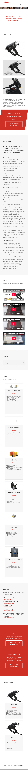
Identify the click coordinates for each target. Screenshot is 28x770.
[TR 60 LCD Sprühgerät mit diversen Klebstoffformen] (14, 75)
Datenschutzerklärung (18, 765)
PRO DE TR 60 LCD (8, 610)
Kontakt (4, 765)
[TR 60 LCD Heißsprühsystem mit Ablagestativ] (14, 93)
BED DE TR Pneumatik (8, 617)
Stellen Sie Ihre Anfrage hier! (14, 124)
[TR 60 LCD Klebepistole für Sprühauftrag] (14, 56)
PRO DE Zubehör (7, 599)
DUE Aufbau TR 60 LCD (9, 603)
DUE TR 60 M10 (7, 607)
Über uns (10, 765)
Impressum (13, 766)
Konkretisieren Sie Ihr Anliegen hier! (14, 643)
